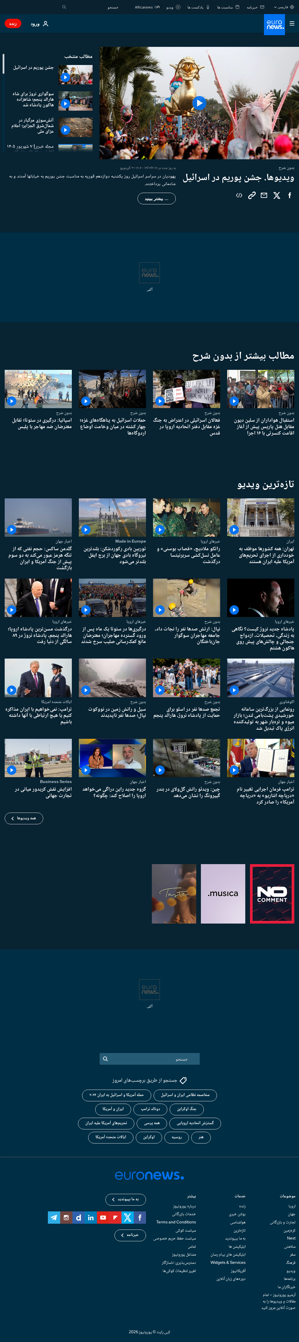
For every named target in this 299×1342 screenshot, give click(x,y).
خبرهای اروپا (210, 541)
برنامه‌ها (289, 1279)
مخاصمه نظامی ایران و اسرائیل (185, 1095)
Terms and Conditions (176, 1222)
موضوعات (287, 1197)
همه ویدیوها (26, 818)
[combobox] (94, 7)
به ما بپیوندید (235, 1238)
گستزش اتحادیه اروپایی (195, 1123)
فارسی (283, 7)
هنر (201, 1137)
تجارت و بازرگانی (282, 1222)
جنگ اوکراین (187, 1109)
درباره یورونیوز (184, 1206)
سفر (292, 1254)
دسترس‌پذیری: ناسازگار (179, 1262)
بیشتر (191, 1197)
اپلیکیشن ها (237, 1246)
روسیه (177, 1137)
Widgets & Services (228, 1262)
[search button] (64, 7)
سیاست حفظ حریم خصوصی (174, 1238)
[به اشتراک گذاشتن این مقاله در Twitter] (276, 195)
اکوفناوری (286, 702)
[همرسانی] (264, 195)
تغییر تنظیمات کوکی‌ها (179, 1270)
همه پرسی (152, 1123)
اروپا (291, 1206)
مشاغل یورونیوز (184, 1254)
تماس (192, 1246)
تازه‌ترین (240, 1230)
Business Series (56, 781)
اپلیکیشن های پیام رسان (228, 1254)
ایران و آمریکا (113, 1109)
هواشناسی (238, 1222)
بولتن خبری (237, 1214)
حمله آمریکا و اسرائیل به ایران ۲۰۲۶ (116, 1095)
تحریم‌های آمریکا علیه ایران (106, 1123)
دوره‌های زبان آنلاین (231, 1279)
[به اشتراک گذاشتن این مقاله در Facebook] (289, 195)
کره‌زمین (289, 1230)
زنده (13, 23)
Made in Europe (130, 541)
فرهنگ (290, 1262)
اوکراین (149, 1137)
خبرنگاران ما (286, 1286)
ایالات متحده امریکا (56, 702)
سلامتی (289, 1246)
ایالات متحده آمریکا (110, 1137)
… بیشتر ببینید (156, 198)
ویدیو (290, 1270)
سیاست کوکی (185, 1230)
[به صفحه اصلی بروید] (274, 24)
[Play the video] (199, 103)
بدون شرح (286, 413)
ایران (290, 541)
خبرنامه (133, 1235)
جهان (291, 1214)
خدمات (240, 1197)
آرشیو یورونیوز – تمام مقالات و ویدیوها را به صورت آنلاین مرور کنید (278, 1301)
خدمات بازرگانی (184, 1214)
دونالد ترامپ (150, 1109)
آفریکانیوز (238, 1270)
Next (291, 1238)
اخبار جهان (63, 541)
